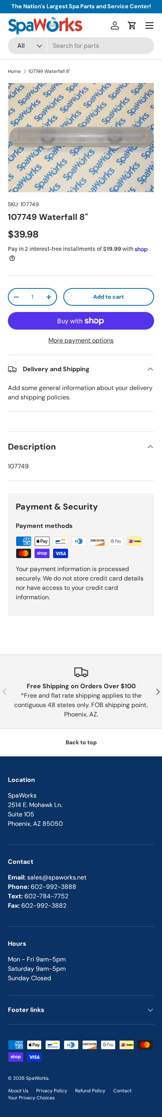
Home (14, 71)
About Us (18, 1091)
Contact (122, 1091)
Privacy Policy (51, 1091)
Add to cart (108, 296)
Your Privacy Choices (31, 1098)
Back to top (81, 742)
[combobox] (81, 45)
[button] (132, 25)
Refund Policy (90, 1091)
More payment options (81, 340)
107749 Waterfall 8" (49, 71)
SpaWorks (37, 1078)
